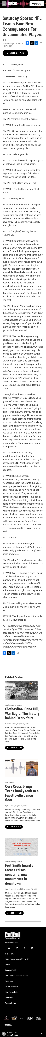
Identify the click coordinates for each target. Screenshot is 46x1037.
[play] (3, 1034)
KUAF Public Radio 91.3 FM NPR (17, 959)
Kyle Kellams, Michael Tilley (15, 889)
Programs (9, 981)
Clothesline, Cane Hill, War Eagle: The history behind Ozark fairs (22, 713)
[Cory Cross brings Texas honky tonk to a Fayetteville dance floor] (21, 768)
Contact (8, 965)
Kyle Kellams (9, 806)
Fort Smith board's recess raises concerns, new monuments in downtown (19, 874)
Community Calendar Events (16, 976)
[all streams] (42, 1034)
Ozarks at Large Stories (13, 705)
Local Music (9, 783)
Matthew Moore (10, 724)
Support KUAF (10, 970)
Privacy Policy (10, 1003)
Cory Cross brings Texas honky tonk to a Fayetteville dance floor (22, 793)
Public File (9, 998)
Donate (37, 4)
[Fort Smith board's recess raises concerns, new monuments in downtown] (21, 847)
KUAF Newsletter (12, 992)
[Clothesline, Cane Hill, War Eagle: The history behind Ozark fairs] (21, 690)
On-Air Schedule (11, 987)
